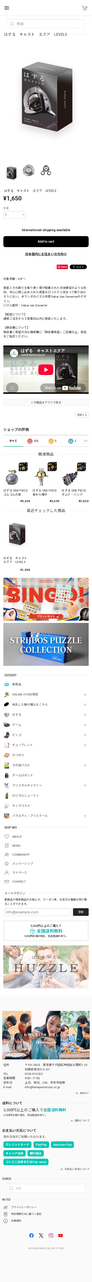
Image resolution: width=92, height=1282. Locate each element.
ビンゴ (16, 735)
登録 (81, 912)
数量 (6, 208)
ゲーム (16, 724)
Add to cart (46, 241)
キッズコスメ (21, 805)
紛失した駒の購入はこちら (30, 704)
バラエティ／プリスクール (30, 815)
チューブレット (22, 745)
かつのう (18, 755)
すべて (13, 441)
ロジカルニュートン (25, 795)
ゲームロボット (22, 775)
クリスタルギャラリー (27, 785)
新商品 (16, 684)
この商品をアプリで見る (46, 402)
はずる (16, 714)
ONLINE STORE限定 (25, 694)
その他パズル (21, 765)
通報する (82, 415)
